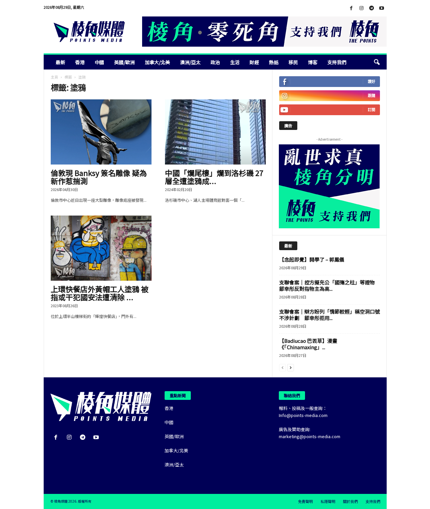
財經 (254, 62)
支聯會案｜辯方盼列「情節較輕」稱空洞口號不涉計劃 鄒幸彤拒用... (329, 314)
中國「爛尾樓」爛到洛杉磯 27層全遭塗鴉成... (214, 176)
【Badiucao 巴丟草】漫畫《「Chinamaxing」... (308, 344)
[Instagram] (361, 8)
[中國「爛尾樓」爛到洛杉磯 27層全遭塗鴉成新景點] (215, 132)
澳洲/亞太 (190, 62)
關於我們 (350, 501)
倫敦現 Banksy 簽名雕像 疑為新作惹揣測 (99, 176)
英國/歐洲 (124, 62)
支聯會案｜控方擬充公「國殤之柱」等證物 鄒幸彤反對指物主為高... (329, 285)
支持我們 (337, 62)
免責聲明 (305, 501)
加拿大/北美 (157, 62)
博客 (312, 62)
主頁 (54, 77)
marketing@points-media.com (309, 436)
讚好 (371, 81)
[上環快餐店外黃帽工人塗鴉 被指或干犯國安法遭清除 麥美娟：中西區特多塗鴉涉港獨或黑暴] (101, 248)
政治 (215, 62)
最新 (60, 62)
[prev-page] (282, 367)
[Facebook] (351, 8)
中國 (99, 62)
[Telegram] (372, 8)
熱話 (273, 62)
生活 (235, 62)
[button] (376, 62)
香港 (80, 62)
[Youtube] (382, 8)
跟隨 (371, 95)
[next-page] (290, 367)
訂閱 (371, 109)
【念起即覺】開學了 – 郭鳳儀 (311, 259)
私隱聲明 (327, 501)
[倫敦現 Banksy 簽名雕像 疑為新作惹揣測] (101, 132)
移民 (293, 62)
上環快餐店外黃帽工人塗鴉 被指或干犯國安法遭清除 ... (99, 292)
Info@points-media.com (303, 415)
